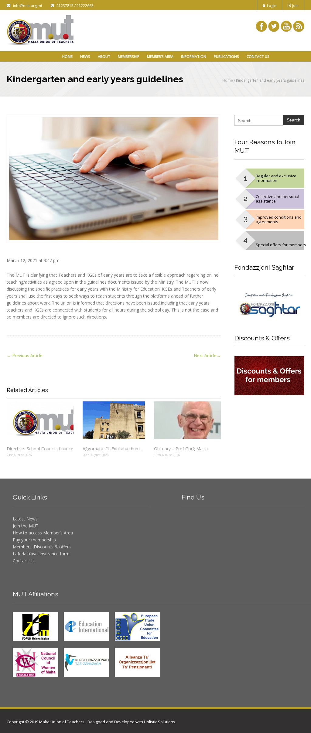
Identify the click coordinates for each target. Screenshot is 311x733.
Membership (128, 56)
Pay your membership (34, 540)
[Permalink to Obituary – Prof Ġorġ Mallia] (187, 420)
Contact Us (258, 56)
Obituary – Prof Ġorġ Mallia (181, 448)
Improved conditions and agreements (279, 219)
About (104, 56)
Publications (226, 56)
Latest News (25, 519)
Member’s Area (160, 56)
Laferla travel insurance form (41, 554)
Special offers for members (281, 244)
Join (295, 5)
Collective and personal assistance (277, 199)
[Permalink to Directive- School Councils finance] (40, 420)
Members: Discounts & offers (42, 547)
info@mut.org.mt (26, 5)
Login (270, 5)
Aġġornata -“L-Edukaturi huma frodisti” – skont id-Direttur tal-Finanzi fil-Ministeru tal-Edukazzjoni (114, 448)
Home (67, 56)
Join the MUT (26, 526)
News (85, 56)
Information (193, 56)
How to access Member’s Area (43, 533)
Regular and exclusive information (276, 178)
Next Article (207, 355)
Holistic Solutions (159, 721)
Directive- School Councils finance (40, 448)
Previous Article (25, 355)
